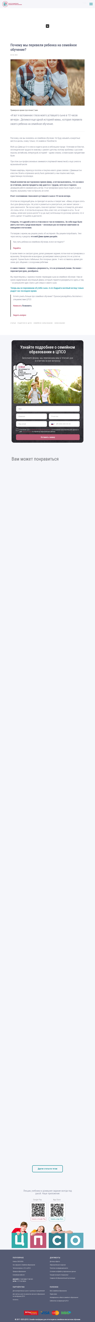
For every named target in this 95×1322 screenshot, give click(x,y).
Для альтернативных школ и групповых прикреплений (29, 1291)
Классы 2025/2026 (18, 1261)
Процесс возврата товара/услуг (59, 1275)
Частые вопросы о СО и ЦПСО (22, 1268)
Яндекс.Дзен (53, 1294)
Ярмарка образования (19, 1271)
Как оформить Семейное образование (24, 1265)
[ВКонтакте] (47, 26)
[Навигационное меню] (91, 4)
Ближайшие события (19, 1275)
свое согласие (27, 431)
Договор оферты (55, 1261)
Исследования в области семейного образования (64, 1297)
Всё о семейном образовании (58, 1291)
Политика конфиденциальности (59, 1268)
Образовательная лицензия (58, 1265)
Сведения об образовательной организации (62, 1278)
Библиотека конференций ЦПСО (59, 1301)
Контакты (15, 1299)
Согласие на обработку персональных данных (63, 1271)
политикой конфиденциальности (40, 430)
